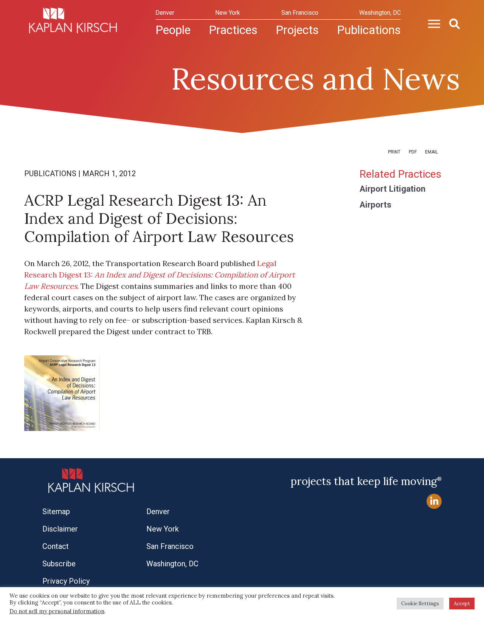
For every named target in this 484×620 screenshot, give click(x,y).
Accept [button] (462, 603)
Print (394, 152)
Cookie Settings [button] (420, 603)
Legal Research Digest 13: (159, 275)
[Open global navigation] (431, 23)
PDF (413, 152)
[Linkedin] (434, 501)
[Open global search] (451, 23)
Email (431, 152)
